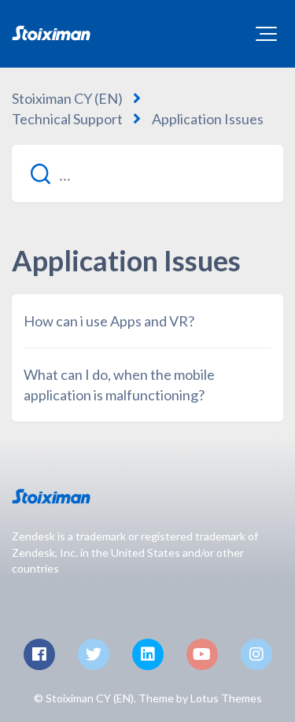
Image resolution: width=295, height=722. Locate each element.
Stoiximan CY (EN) (67, 98)
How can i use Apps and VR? (109, 321)
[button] (266, 33)
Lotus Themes (226, 698)
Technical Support (67, 118)
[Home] (51, 33)
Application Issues (208, 118)
